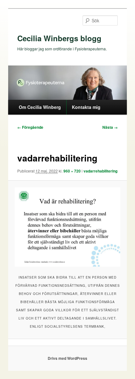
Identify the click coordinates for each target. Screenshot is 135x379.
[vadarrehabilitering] (67, 227)
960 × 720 (72, 171)
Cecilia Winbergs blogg (59, 38)
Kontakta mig (86, 107)
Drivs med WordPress (67, 358)
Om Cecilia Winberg (40, 107)
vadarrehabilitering (100, 171)
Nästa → (110, 127)
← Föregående (30, 127)
